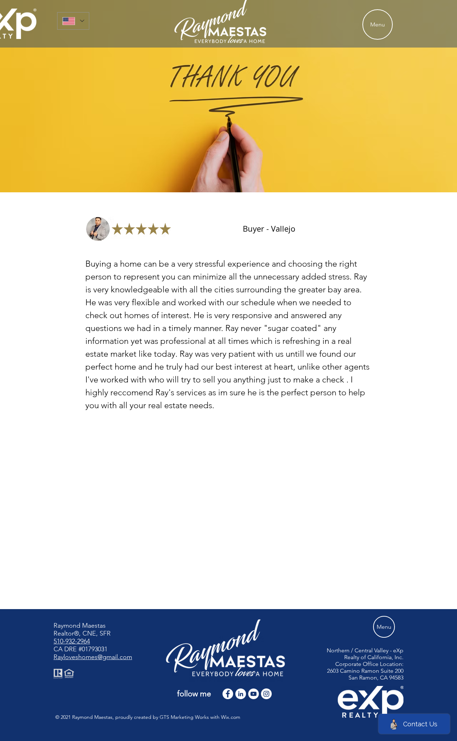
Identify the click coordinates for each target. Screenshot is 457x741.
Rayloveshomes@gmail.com (93, 657)
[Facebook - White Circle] (227, 693)
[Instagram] (266, 693)
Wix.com (230, 717)
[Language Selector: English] (73, 21)
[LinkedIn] (240, 693)
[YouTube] (253, 693)
